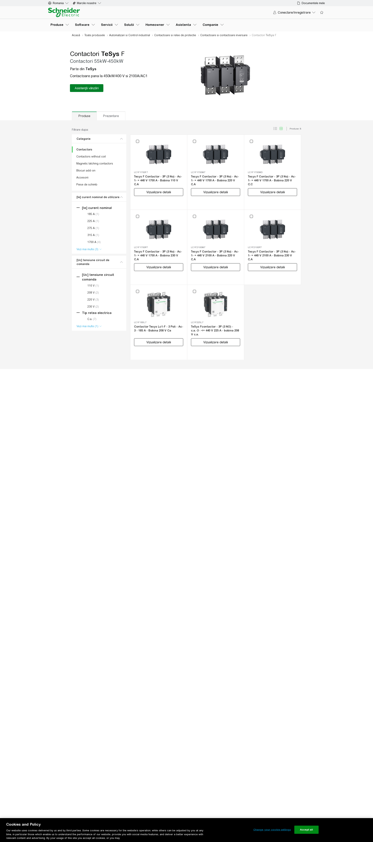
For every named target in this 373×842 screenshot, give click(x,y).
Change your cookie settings (272, 829)
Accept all (306, 829)
